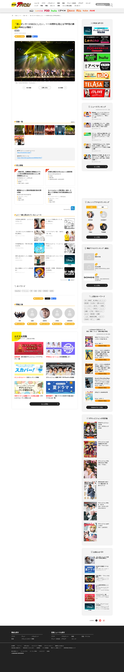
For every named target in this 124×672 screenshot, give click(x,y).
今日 (91, 207)
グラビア (80, 3)
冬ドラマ (102, 316)
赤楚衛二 (103, 305)
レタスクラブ (41, 651)
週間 (103, 207)
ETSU (39, 290)
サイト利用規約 (46, 647)
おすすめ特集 (21, 336)
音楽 (63, 3)
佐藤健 (98, 319)
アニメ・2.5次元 (71, 3)
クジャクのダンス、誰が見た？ (92, 305)
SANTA (51, 290)
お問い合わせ (26, 645)
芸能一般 (25, 15)
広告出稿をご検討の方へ (16, 647)
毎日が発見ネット (14, 651)
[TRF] (20, 316)
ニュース (36, 3)
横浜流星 (87, 303)
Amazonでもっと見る (97, 407)
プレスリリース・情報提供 (37, 645)
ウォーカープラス (24, 651)
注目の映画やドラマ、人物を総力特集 (25, 338)
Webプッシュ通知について (56, 647)
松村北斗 (96, 308)
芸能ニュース (18, 15)
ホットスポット (88, 308)
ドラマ (43, 3)
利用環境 (38, 647)
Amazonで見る (102, 346)
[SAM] (32, 316)
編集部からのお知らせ (59, 645)
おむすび (87, 313)
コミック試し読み (67, 5)
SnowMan (93, 303)
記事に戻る (45, 87)
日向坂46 (87, 319)
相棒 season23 (100, 303)
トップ (36, 5)
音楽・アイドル (86, 636)
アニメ (23, 636)
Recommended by (64, 280)
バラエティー (51, 3)
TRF (31, 290)
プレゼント (77, 5)
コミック (88, 3)
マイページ (19, 645)
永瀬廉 (86, 311)
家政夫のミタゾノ (99, 311)
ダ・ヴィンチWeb (33, 651)
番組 (46, 5)
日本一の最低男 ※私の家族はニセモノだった (95, 300)
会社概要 (13, 645)
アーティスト (25, 290)
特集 (41, 5)
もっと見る (44, 404)
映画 (58, 3)
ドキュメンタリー (26, 638)
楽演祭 (48, 651)
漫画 (59, 5)
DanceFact (17, 290)
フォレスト (102, 308)
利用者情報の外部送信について (70, 647)
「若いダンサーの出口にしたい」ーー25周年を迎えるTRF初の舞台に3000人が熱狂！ (48, 15)
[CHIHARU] (69, 316)
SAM (35, 290)
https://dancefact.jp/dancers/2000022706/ (29, 158)
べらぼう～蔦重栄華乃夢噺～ (91, 316)
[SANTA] (44, 316)
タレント (52, 5)
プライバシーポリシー (48, 645)
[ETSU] (57, 316)
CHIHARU (45, 290)
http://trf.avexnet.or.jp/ (23, 152)
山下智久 (91, 311)
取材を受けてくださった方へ (28, 647)
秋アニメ (93, 319)
